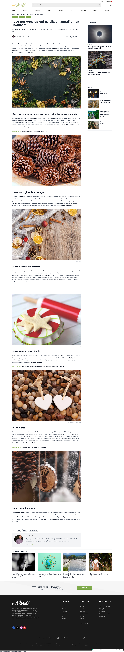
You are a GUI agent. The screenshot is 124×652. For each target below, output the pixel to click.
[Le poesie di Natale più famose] (93, 125)
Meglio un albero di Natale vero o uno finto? (34, 447)
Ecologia (22, 17)
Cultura (49, 10)
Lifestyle (28, 17)
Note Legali (102, 616)
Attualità (83, 10)
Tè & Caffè (82, 606)
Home (13, 14)
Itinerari (107, 10)
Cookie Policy (102, 611)
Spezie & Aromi (84, 614)
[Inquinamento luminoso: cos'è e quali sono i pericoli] (93, 93)
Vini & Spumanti (84, 623)
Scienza (82, 618)
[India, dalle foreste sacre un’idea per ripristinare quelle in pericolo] (93, 114)
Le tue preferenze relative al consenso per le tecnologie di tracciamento (107, 649)
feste (19, 530)
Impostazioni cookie (104, 614)
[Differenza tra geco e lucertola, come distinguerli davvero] (100, 60)
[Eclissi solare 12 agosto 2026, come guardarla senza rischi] (100, 34)
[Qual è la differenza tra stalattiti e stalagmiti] (93, 104)
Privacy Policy (102, 609)
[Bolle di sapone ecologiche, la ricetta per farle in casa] (100, 562)
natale (24, 530)
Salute (72, 10)
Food (13, 10)
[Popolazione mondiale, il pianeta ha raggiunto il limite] (49, 562)
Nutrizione (82, 611)
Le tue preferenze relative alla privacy (18, 651)
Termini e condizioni (104, 606)
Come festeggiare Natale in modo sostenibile (34, 131)
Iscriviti (84, 588)
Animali (95, 10)
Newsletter (101, 1)
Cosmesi (61, 10)
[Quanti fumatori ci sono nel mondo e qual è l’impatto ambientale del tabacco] (23, 562)
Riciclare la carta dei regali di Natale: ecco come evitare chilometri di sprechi (43, 366)
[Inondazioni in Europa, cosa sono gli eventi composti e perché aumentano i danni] (74, 562)
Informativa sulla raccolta (5, 651)
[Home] (19, 5)
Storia (81, 621)
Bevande (25, 10)
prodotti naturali (33, 530)
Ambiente (37, 10)
